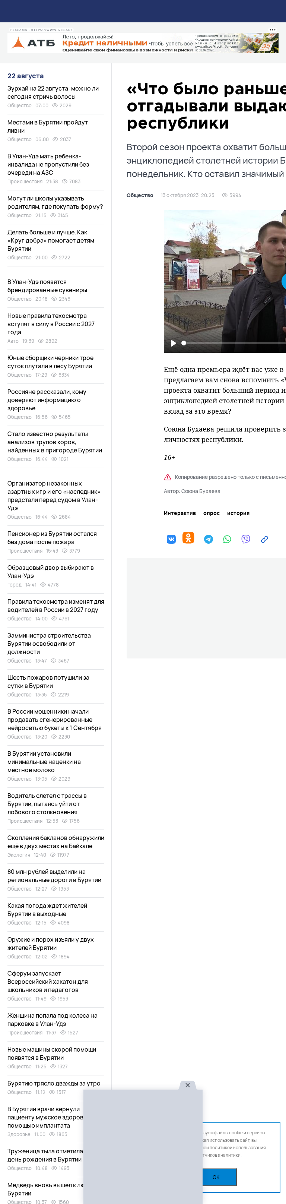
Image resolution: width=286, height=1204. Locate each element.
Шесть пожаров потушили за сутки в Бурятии (48, 681)
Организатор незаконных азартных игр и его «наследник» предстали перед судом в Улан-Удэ (54, 495)
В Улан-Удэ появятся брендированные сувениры (47, 286)
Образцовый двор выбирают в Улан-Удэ (50, 571)
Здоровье (19, 1134)
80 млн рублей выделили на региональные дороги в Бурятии (54, 876)
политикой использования (238, 1147)
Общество (140, 195)
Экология (18, 855)
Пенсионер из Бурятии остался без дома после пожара (52, 538)
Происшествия (24, 181)
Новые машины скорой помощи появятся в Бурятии (51, 1053)
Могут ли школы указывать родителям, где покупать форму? (55, 202)
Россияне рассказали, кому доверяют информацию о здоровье (46, 400)
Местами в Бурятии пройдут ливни (47, 126)
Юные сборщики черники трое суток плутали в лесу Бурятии (50, 362)
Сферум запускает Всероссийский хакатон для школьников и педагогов (47, 981)
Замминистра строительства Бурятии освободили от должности (49, 643)
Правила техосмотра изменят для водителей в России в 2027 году (55, 605)
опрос (211, 513)
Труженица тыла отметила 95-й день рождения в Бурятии (52, 1155)
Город (14, 585)
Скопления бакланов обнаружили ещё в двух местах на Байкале (55, 842)
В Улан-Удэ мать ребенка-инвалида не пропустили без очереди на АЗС (48, 164)
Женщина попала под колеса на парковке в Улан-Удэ (52, 1019)
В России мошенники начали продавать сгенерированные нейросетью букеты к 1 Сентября (54, 719)
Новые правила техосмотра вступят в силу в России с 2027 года (51, 324)
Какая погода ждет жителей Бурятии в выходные (47, 909)
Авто (13, 341)
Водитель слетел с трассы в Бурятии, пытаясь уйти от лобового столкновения (47, 803)
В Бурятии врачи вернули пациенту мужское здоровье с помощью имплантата (51, 1117)
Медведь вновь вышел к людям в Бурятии (54, 1189)
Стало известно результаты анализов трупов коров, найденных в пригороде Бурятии (54, 442)
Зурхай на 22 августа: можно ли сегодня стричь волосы (53, 92)
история (238, 513)
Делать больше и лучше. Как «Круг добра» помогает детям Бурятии (50, 240)
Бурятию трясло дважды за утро (54, 1083)
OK (216, 1177)
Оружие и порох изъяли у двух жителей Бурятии (50, 943)
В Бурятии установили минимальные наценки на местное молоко (44, 761)
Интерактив (180, 513)
